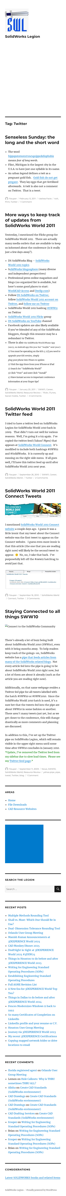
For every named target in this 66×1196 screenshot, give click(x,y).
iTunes (52, 392)
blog (21, 775)
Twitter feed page (20, 760)
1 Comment (26, 202)
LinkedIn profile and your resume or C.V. (32, 1023)
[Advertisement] (33, 82)
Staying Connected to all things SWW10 (32, 614)
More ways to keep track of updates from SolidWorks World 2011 (32, 220)
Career (49, 389)
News (44, 769)
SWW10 (52, 769)
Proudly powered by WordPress (41, 1190)
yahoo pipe (48, 772)
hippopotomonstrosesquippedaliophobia (31, 156)
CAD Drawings (16, 1096)
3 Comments (35, 396)
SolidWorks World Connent (34, 445)
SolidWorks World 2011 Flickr (25, 316)
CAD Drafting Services (21, 1113)
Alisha (12, 1087)
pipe (57, 772)
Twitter (14, 202)
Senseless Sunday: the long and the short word (32, 139)
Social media (11, 396)
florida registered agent (22, 1070)
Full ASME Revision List (22, 984)
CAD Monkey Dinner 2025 (24, 945)
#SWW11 (52, 308)
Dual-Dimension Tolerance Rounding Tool (34, 928)
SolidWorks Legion (22, 36)
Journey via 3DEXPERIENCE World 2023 (32, 1032)
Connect (12, 598)
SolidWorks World (14, 392)
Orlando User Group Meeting (25, 932)
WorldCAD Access (18, 290)
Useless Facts (45, 198)
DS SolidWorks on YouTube (24, 321)
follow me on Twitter (36, 303)
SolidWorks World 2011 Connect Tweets (30, 493)
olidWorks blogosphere (24, 269)
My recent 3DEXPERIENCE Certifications (32, 1036)
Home (12, 800)
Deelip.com (42, 290)
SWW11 (41, 389)
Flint (7, 202)
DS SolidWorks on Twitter (32, 295)
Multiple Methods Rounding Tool (28, 915)
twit (56, 198)
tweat (8, 775)
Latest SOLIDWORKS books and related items (32, 1177)
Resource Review (32, 392)
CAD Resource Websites (22, 808)
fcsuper (13, 198)
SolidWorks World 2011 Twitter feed (30, 411)
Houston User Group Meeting (26, 1027)
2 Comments (41, 478)
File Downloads (17, 804)
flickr (45, 392)
